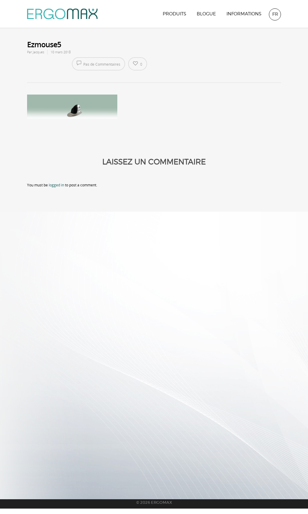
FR (275, 14)
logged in (56, 185)
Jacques (38, 52)
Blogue (206, 14)
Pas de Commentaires (101, 64)
